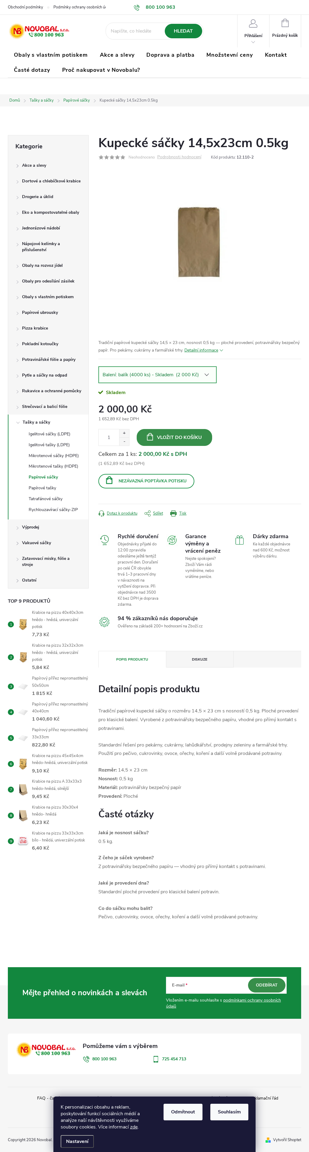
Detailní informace (201, 350)
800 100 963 (104, 1059)
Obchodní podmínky (25, 7)
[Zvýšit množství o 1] (124, 433)
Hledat (183, 31)
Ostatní (29, 580)
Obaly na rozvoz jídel (42, 265)
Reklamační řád (264, 1098)
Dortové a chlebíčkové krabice (51, 181)
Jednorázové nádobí (41, 228)
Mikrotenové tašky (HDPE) (53, 466)
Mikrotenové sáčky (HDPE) (54, 456)
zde (134, 1127)
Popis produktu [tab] (132, 659)
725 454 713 (174, 1059)
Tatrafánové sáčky (45, 499)
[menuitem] (51, 54)
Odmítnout (183, 1112)
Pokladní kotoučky (40, 344)
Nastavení (77, 1141)
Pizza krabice (35, 328)
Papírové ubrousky (40, 312)
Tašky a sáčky (36, 422)
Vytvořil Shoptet (287, 1140)
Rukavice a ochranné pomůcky (51, 391)
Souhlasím (229, 1112)
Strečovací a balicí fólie (44, 406)
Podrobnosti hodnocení (179, 157)
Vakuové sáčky (36, 543)
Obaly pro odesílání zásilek (48, 281)
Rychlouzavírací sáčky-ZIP (53, 510)
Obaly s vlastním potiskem (48, 297)
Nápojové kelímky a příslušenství (41, 247)
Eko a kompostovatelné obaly (50, 212)
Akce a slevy (34, 165)
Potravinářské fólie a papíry (48, 359)
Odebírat (267, 985)
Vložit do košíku (179, 437)
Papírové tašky (42, 488)
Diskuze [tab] (199, 659)
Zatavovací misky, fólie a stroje (46, 561)
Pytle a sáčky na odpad (44, 375)
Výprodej (30, 527)
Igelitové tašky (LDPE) (49, 445)
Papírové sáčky (43, 477)
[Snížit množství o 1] (124, 441)
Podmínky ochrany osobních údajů (83, 7)
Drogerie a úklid (37, 197)
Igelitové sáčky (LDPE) (49, 434)
